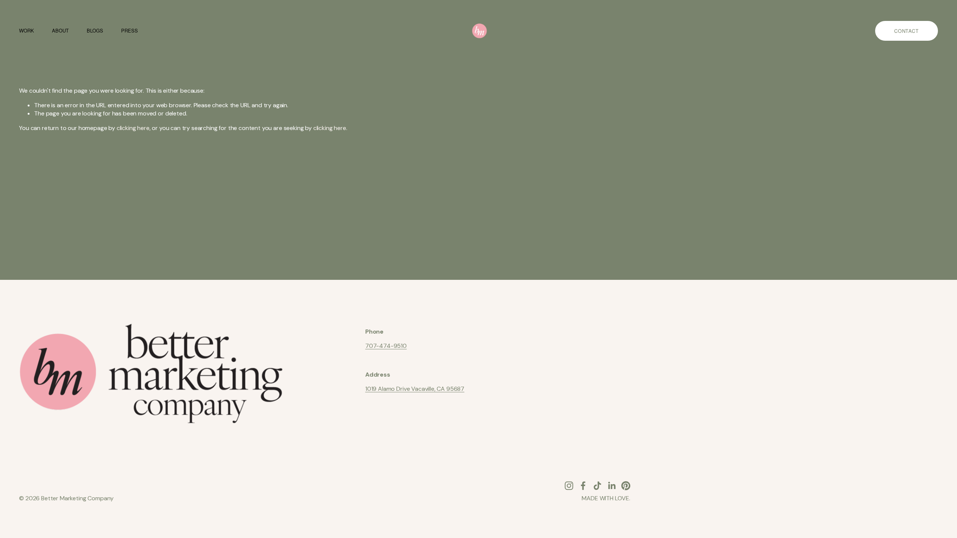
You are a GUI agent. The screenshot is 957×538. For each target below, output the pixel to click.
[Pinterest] (625, 485)
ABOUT (60, 30)
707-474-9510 (386, 346)
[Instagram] (568, 485)
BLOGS (95, 30)
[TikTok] (597, 485)
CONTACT (906, 30)
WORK (26, 30)
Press (129, 30)
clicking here (133, 128)
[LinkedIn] (611, 485)
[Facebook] (583, 485)
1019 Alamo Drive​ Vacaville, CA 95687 (414, 389)
